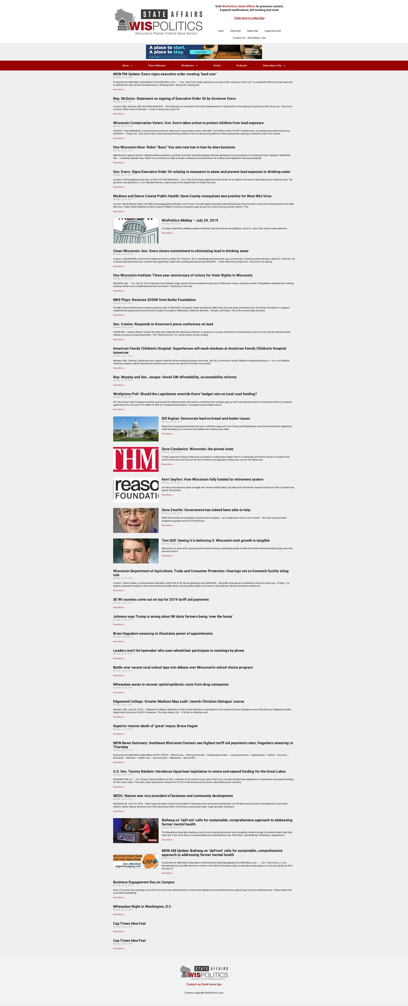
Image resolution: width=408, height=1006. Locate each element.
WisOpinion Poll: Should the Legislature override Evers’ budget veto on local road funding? (185, 394)
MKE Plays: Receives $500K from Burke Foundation (154, 300)
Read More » (119, 89)
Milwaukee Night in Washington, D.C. (142, 906)
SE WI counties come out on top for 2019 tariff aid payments (161, 599)
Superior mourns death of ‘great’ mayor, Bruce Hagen (155, 726)
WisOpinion (187, 65)
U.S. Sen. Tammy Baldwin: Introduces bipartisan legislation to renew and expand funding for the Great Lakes (199, 771)
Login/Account (273, 30)
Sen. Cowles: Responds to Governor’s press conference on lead (163, 324)
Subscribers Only (272, 65)
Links (221, 30)
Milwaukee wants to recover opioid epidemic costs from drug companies (171, 684)
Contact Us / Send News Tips (249, 37)
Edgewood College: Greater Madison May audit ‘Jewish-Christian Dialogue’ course (178, 701)
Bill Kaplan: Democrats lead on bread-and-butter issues (206, 418)
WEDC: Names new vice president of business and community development (173, 796)
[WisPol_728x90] (204, 51)
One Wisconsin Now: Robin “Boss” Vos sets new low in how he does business (174, 147)
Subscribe (252, 30)
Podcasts (242, 65)
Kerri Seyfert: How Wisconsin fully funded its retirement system (212, 479)
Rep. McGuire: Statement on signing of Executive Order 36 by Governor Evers (174, 99)
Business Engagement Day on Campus (143, 882)
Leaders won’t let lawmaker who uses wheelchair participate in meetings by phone (178, 651)
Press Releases (157, 65)
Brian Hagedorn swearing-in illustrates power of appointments (163, 634)
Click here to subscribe (249, 18)
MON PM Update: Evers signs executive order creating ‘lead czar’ (165, 74)
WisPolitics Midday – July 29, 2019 (190, 220)
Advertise (235, 30)
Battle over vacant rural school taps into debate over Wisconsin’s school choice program (183, 667)
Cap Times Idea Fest (129, 924)
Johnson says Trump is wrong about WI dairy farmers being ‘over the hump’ (173, 616)
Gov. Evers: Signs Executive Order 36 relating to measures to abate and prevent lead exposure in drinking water (202, 172)
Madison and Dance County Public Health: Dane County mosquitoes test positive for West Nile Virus (192, 196)
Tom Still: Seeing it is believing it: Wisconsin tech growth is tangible (216, 540)
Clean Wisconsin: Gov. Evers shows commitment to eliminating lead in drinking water (181, 251)
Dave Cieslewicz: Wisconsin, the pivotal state (197, 449)
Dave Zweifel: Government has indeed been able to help (206, 510)
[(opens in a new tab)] (136, 459)
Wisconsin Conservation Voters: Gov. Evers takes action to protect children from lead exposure (188, 123)
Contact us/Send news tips (204, 984)
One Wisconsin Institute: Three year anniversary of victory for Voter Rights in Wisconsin (182, 275)
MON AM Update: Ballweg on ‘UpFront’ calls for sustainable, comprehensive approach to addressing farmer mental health (222, 853)
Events (217, 65)
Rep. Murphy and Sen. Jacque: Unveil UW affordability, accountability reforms (175, 377)
